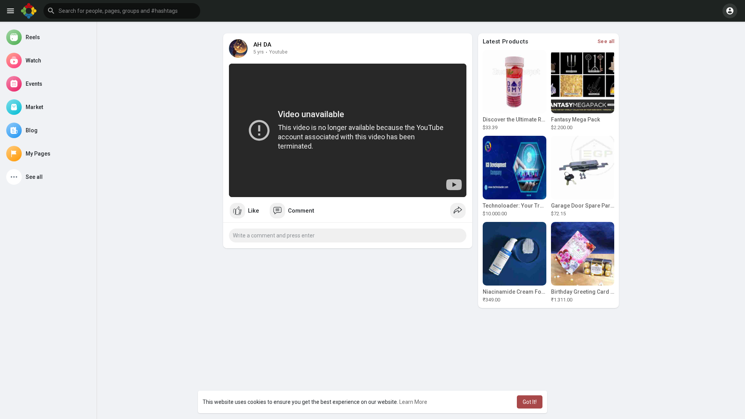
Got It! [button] (530, 402)
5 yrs (258, 52)
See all (606, 41)
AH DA (262, 44)
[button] (121, 11)
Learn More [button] (413, 402)
